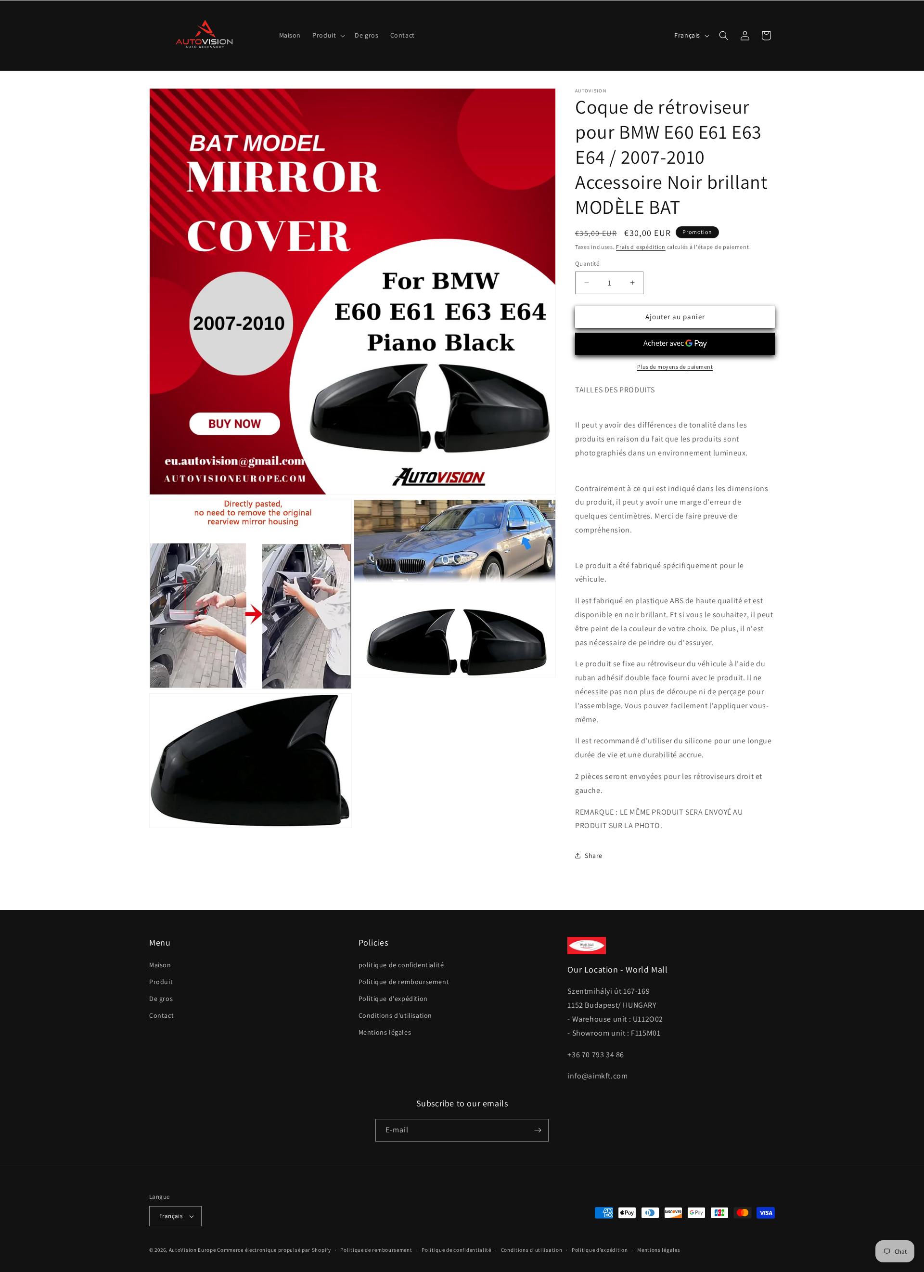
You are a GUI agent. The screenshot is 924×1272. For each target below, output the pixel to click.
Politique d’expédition (600, 1249)
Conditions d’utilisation (532, 1249)
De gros (161, 998)
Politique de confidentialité (456, 1249)
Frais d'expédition (641, 246)
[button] (328, 35)
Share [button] (594, 855)
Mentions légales (385, 1032)
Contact (161, 1015)
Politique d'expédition (393, 998)
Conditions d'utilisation (395, 1015)
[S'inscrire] (537, 1130)
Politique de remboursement (404, 981)
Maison (160, 964)
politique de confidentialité (401, 964)
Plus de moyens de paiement (675, 366)
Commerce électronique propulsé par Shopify (274, 1249)
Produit (161, 981)
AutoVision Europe (192, 1249)
